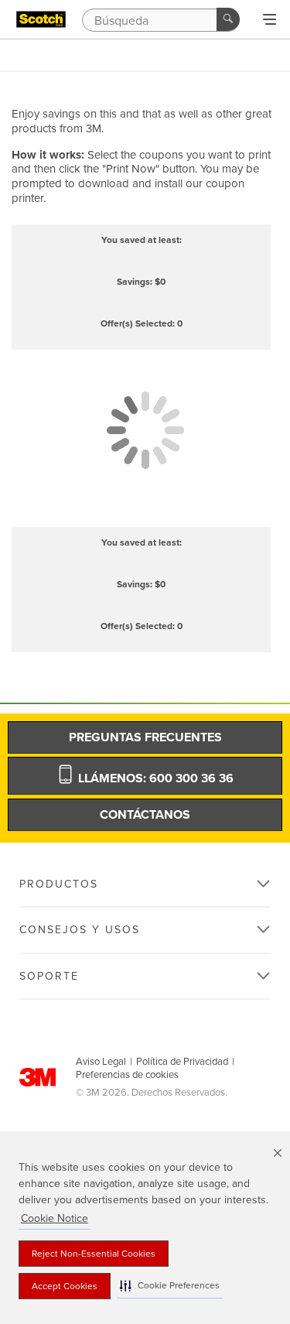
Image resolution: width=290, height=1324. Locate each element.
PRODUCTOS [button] (58, 884)
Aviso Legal (101, 1061)
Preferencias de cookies (127, 1075)
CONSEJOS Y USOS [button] (79, 929)
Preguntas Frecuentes (145, 737)
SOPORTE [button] (49, 976)
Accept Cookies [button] (64, 1286)
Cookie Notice (54, 1218)
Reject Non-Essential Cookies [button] (93, 1253)
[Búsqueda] (228, 19)
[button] (170, 1285)
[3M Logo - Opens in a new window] (41, 19)
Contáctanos (145, 815)
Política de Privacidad (182, 1061)
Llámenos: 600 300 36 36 (154, 778)
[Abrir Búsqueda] (269, 20)
